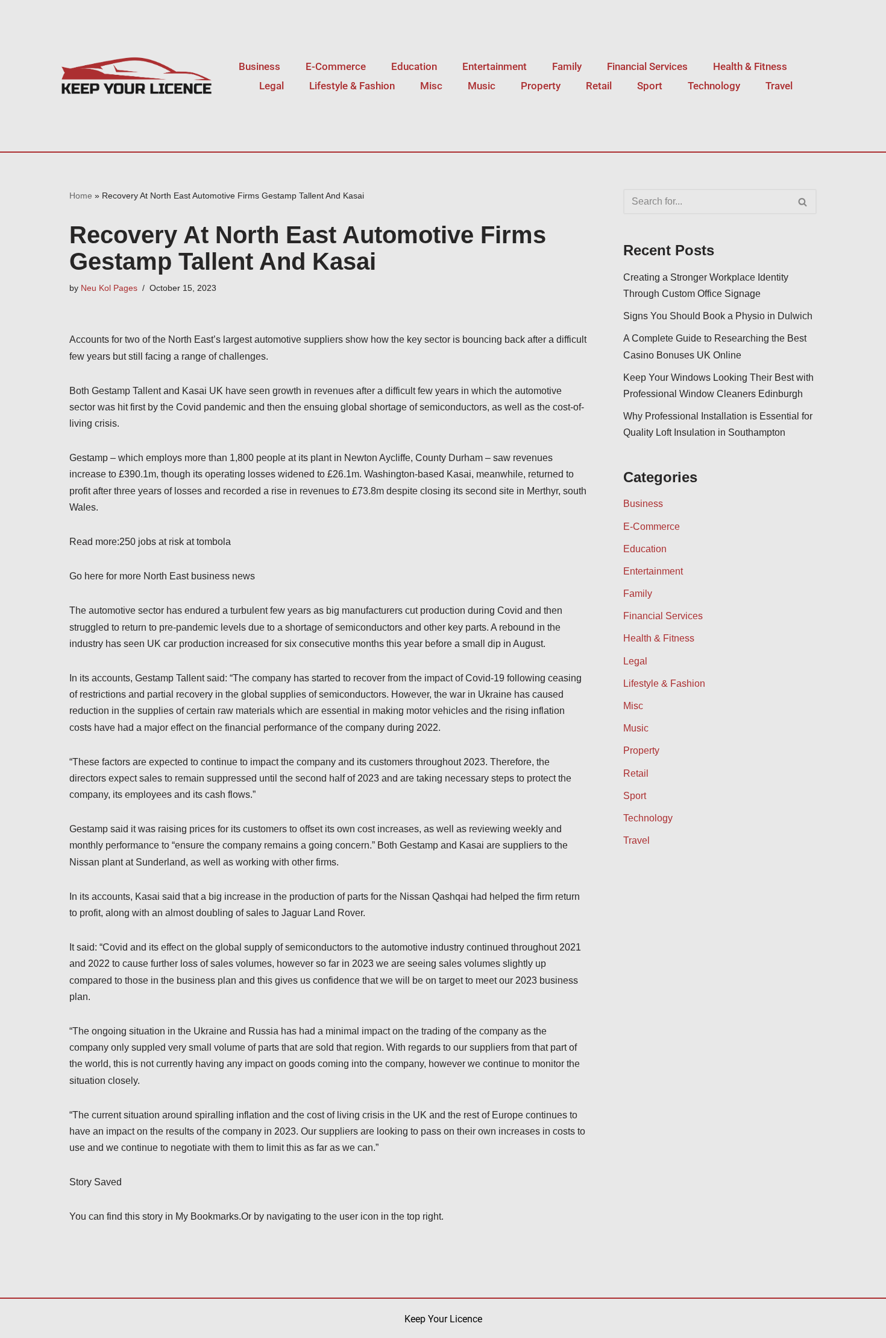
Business (259, 66)
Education (414, 66)
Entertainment (494, 66)
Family (567, 66)
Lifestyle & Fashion (352, 86)
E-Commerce (336, 66)
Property (541, 86)
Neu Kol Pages (109, 288)
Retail (599, 86)
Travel (779, 86)
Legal (271, 86)
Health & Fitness (750, 66)
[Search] (803, 201)
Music (481, 86)
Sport (649, 86)
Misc (431, 86)
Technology (714, 86)
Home (80, 195)
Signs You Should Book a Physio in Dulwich (717, 316)
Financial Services (647, 66)
